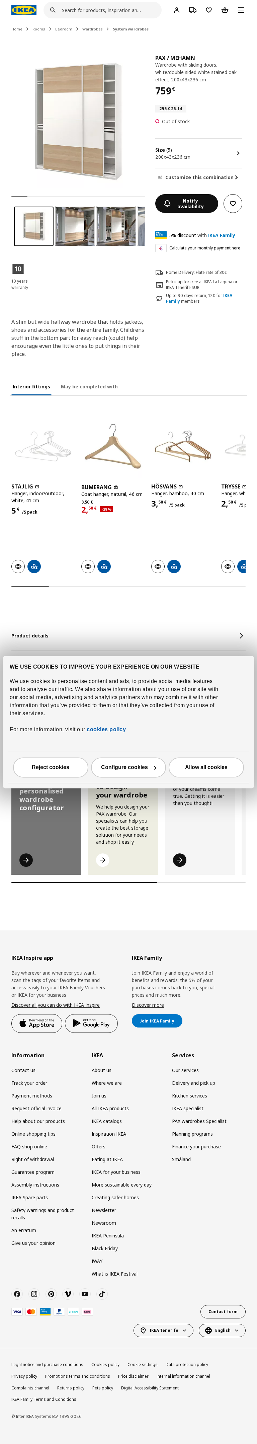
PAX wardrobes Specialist (199, 1121)
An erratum (23, 1230)
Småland (181, 1159)
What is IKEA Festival (115, 1274)
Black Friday (105, 1248)
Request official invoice (36, 1108)
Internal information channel (183, 1376)
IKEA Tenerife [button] (164, 1330)
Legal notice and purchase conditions (47, 1364)
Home (16, 28)
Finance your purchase (196, 1146)
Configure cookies (124, 767)
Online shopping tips (33, 1134)
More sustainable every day (122, 1185)
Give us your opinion (33, 1243)
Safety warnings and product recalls (42, 1214)
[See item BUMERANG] (113, 446)
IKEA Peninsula (108, 1235)
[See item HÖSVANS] (183, 446)
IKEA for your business (116, 1172)
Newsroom (104, 1223)
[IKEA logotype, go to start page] (23, 10)
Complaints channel (30, 1388)
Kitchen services (189, 1095)
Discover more (148, 1005)
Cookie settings (142, 1364)
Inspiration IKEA (109, 1134)
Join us (99, 1095)
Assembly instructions (35, 1185)
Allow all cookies (206, 767)
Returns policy (70, 1388)
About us (101, 1070)
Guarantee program (33, 1172)
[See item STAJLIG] (43, 446)
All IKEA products (110, 1108)
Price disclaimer (133, 1376)
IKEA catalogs (107, 1121)
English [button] (223, 1330)
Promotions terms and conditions (77, 1376)
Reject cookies (50, 767)
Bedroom (63, 28)
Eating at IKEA (107, 1159)
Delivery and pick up (193, 1083)
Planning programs (192, 1134)
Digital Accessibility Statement (150, 1388)
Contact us (23, 1070)
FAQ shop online (29, 1146)
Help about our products (38, 1121)
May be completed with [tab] (89, 386)
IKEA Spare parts (29, 1197)
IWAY (97, 1261)
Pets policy (102, 1388)
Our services (185, 1070)
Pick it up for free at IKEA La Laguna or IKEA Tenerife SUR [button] (202, 284)
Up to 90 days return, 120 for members (199, 298)
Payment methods (31, 1095)
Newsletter (104, 1210)
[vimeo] (68, 1294)
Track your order (29, 1083)
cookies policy (106, 729)
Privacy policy (24, 1376)
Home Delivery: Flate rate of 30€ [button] (196, 272)
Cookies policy (105, 1364)
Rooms (38, 28)
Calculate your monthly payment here (204, 248)
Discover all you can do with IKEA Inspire (55, 1005)
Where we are (107, 1083)
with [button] (202, 235)
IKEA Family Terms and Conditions (43, 1399)
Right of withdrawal (32, 1159)
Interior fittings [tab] (31, 386)
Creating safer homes (115, 1197)
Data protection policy (187, 1364)
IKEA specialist (187, 1108)
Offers (98, 1146)
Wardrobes (92, 28)
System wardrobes (131, 28)
